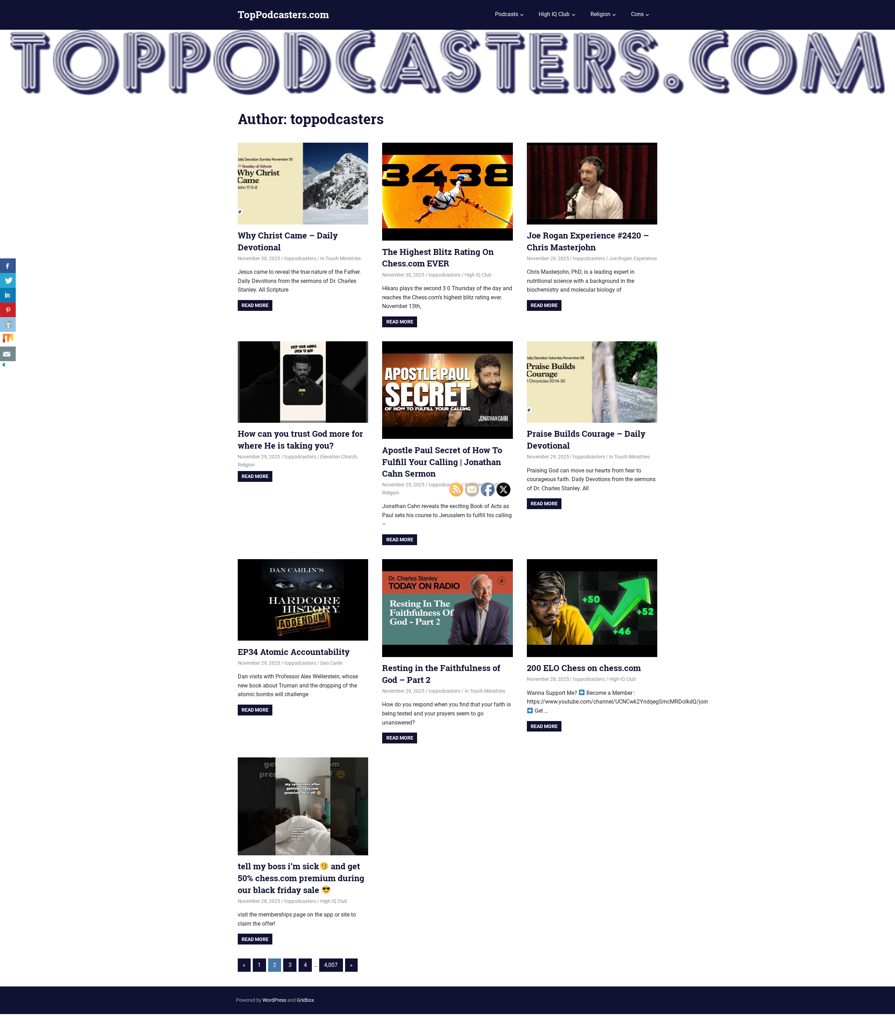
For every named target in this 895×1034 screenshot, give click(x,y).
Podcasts (506, 14)
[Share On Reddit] (8, 324)
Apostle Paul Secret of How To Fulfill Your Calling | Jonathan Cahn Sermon (442, 461)
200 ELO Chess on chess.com (584, 667)
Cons (637, 14)
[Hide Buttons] (3, 366)
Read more (255, 305)
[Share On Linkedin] (8, 295)
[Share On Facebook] (8, 265)
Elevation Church (338, 456)
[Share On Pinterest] (8, 309)
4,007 (331, 965)
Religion (600, 14)
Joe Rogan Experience (633, 258)
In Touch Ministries (340, 258)
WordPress (274, 1000)
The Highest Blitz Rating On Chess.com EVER (438, 257)
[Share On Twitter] (8, 280)
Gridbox (305, 1000)
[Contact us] (8, 354)
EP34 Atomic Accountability (294, 651)
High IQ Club (554, 14)
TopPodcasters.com (283, 14)
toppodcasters (300, 258)
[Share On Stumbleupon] (8, 339)
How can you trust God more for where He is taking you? (300, 439)
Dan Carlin (331, 663)
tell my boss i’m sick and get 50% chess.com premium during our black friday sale (301, 878)
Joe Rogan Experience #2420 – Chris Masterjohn (588, 241)
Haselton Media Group (72, 1023)
